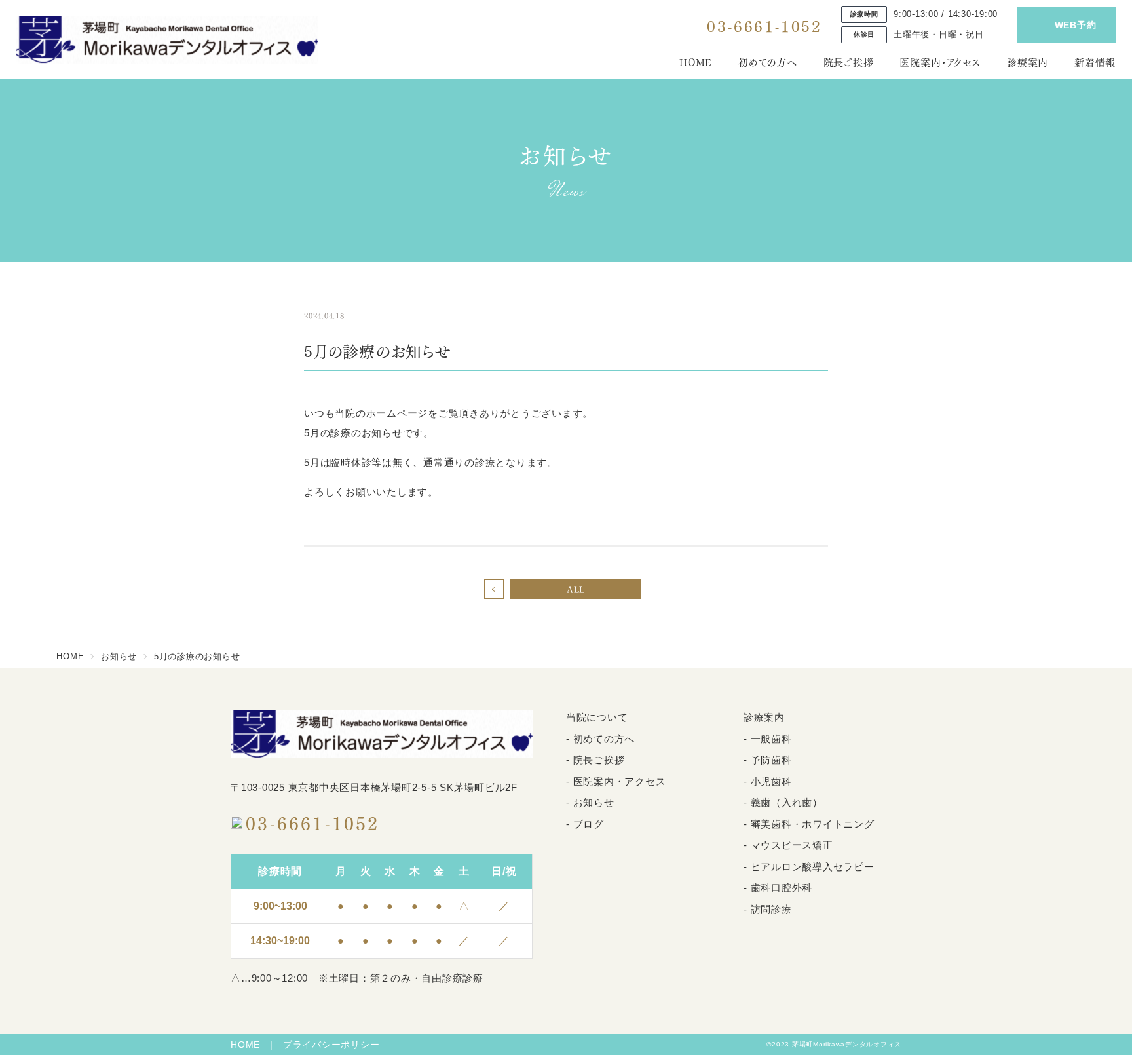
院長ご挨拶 (848, 61)
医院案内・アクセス (940, 61)
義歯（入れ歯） (787, 802)
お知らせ (593, 802)
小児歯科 (771, 781)
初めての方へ (767, 61)
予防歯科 (771, 759)
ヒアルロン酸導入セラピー (813, 866)
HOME (695, 61)
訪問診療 (771, 909)
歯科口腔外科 (782, 887)
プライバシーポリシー (331, 1044)
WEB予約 (1076, 25)
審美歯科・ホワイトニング (813, 824)
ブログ (588, 824)
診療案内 (1027, 61)
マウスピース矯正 (792, 845)
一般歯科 (771, 738)
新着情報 (1095, 61)
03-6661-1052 (764, 24)
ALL (576, 589)
